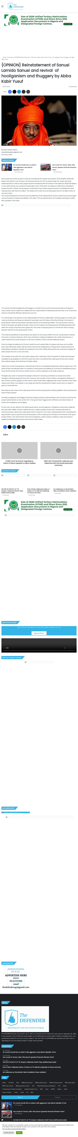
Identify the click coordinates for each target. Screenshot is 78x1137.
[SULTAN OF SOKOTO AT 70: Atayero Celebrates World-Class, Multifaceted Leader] (13, 480)
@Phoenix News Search (56, 1082)
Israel (46, 1089)
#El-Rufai (11, 1082)
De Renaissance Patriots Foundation (12, 1089)
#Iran (17, 1082)
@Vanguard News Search (22, 1086)
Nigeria (59, 1089)
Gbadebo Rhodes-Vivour (30, 1089)
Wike (32, 1092)
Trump (22, 1092)
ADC (33, 1086)
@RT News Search (70, 1082)
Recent (20, 1097)
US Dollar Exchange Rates (11, 813)
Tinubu (16, 1092)
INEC (41, 1089)
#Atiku (4, 1082)
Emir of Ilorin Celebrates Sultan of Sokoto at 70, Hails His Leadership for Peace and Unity (38, 491)
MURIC (53, 1089)
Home (4, 57)
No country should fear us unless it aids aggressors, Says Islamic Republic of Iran (24, 167)
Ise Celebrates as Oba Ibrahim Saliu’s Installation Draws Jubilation (64, 490)
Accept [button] (19, 1132)
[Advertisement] (39, 42)
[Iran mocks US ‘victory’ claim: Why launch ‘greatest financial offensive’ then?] (46, 167)
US (27, 1092)
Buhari (65, 1086)
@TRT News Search (7, 1086)
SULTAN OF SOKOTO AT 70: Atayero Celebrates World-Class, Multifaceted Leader (12, 491)
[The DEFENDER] (16, 6)
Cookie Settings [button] (8, 1132)
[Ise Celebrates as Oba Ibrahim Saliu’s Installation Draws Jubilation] (65, 480)
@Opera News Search (41, 1082)
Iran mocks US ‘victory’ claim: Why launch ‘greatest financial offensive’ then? (64, 167)
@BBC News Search (27, 1082)
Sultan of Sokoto (6, 1092)
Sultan (65, 1089)
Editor (5, 434)
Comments (10, 57)
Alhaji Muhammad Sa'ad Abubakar (46, 1086)
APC (59, 1086)
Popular (57, 1097)
